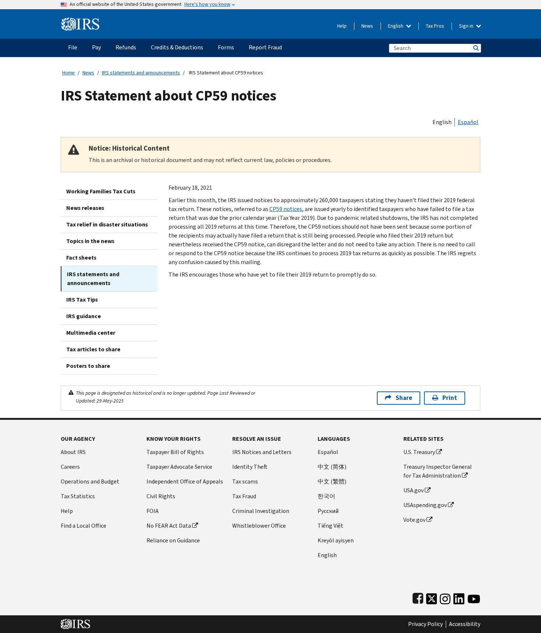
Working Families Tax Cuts (100, 191)
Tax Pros (435, 25)
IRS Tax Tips (82, 299)
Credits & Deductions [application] (177, 47)
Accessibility (464, 624)
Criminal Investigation (260, 511)
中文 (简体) (332, 467)
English (396, 25)
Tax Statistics (78, 496)
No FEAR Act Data (168, 526)
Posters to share (88, 366)
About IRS (73, 452)
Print (449, 398)
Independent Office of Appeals (184, 481)
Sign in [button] (466, 25)
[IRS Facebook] (418, 597)
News (367, 25)
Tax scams (245, 481)
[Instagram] (445, 597)
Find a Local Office (83, 526)
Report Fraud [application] (265, 47)
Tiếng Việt (330, 526)
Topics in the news (90, 241)
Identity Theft (250, 467)
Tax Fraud (244, 496)
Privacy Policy (425, 624)
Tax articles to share (93, 349)
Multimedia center (90, 333)
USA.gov (413, 490)
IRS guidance (83, 316)
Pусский (328, 511)
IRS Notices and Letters (261, 452)
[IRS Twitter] (431, 597)
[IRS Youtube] (473, 597)
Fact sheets (81, 257)
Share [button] (404, 398)
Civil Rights (160, 496)
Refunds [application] (126, 47)
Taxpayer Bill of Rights (175, 452)
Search (475, 48)
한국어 (326, 496)
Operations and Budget (90, 481)
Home (68, 72)
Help (342, 25)
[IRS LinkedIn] (458, 597)
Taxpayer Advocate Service (179, 467)
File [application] (72, 47)
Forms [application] (226, 47)
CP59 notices (285, 209)
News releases (85, 208)
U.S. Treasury (419, 452)
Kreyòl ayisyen (336, 540)
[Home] (80, 21)
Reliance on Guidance (173, 540)
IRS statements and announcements (141, 72)
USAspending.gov (425, 505)
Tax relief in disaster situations (107, 224)
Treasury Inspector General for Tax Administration (437, 471)
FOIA (152, 511)
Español (468, 122)
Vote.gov (414, 520)
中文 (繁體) (332, 481)
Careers (70, 467)
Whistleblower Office (259, 526)
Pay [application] (96, 47)
